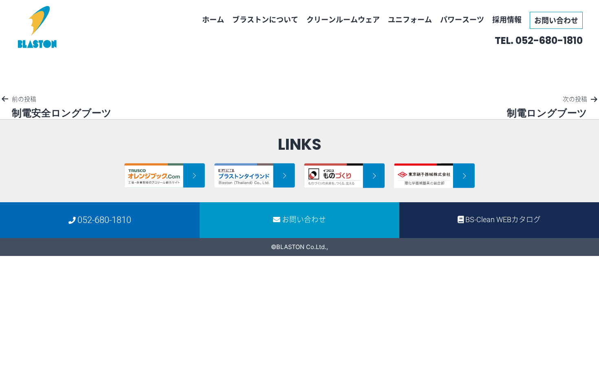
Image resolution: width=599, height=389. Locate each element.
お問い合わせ (556, 20)
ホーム (213, 19)
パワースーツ (462, 19)
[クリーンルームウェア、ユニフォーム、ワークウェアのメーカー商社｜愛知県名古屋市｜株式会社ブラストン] (37, 27)
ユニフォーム (410, 19)
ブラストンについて (265, 19)
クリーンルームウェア (343, 19)
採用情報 (507, 19)
